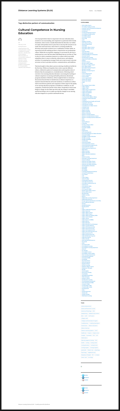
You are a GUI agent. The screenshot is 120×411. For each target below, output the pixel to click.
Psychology (84, 259)
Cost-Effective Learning (87, 104)
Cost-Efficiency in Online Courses (89, 105)
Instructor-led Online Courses (88, 162)
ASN (94, 311)
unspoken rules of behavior (24, 67)
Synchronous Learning (87, 279)
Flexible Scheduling (86, 139)
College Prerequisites (87, 92)
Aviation (84, 60)
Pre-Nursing (85, 250)
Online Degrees (85, 221)
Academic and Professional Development (91, 28)
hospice (89, 333)
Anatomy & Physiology (86, 311)
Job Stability (84, 170)
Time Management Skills (88, 282)
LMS (83, 176)
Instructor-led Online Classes (88, 161)
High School (84, 149)
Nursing (84, 203)
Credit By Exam (85, 107)
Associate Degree (86, 56)
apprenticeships (85, 51)
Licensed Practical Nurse (87, 173)
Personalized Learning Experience (90, 247)
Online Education (86, 222)
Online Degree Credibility (88, 219)
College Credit (85, 88)
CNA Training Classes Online (88, 85)
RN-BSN (83, 269)
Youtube (86, 380)
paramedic (83, 350)
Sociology (90, 357)
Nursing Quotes (85, 206)
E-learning (84, 123)
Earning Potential (86, 126)
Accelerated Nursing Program (89, 32)
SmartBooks (85, 274)
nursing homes (94, 345)
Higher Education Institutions (88, 154)
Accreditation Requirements (88, 34)
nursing (87, 342)
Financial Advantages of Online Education (91, 133)
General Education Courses (88, 143)
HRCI (83, 155)
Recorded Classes (86, 260)
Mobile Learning (86, 195)
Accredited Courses (86, 35)
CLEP (86, 315)
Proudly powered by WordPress (42, 404)
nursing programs (94, 347)
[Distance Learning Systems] (91, 366)
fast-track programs (86, 132)
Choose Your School (86, 81)
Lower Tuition (85, 177)
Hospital (83, 335)
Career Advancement (87, 73)
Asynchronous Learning (87, 57)
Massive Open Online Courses (89, 190)
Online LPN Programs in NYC (88, 230)
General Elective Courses (87, 146)
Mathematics (84, 337)
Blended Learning (86, 69)
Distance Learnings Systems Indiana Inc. (91, 117)
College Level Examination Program (89, 320)
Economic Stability (86, 127)
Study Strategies (86, 276)
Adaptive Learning (86, 41)
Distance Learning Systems (88, 114)
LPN (94, 335)
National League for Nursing (87, 340)
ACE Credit (84, 38)
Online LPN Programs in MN (88, 227)
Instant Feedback (86, 159)
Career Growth (85, 76)
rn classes (97, 354)
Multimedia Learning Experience (89, 198)
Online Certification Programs (89, 209)
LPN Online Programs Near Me (89, 183)
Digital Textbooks (86, 111)
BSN (82, 315)
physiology (97, 350)
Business (84, 72)
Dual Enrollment (86, 121)
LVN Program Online (86, 189)
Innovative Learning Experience (89, 158)
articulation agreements (87, 53)
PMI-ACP (84, 249)
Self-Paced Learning (86, 272)
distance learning (85, 328)
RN (92, 354)
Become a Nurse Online (87, 63)
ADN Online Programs (87, 43)
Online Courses (85, 218)
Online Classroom (86, 211)
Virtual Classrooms (86, 291)
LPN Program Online (86, 186)
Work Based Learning (87, 295)
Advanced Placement (87, 44)
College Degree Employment (88, 89)
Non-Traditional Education (88, 202)
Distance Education (86, 113)
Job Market (84, 168)
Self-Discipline (85, 271)
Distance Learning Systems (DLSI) (35, 10)
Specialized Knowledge (87, 275)
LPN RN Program (86, 187)
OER (83, 208)
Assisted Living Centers (94, 313)
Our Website (98, 10)
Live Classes (85, 174)
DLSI (83, 119)
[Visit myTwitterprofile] (83, 375)
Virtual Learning (86, 294)
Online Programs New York (88, 234)
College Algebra (85, 86)
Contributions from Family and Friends (91, 101)
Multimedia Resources (87, 199)
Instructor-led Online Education (89, 164)
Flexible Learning (86, 138)
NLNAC (83, 342)
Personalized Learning (87, 246)
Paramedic (84, 241)
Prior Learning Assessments (88, 255)
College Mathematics (87, 91)
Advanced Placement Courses (88, 308)
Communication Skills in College (89, 97)
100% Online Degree (86, 25)
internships (84, 167)
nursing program (85, 347)
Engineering (85, 130)
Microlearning (85, 193)
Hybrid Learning (86, 157)
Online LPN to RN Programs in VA (89, 231)
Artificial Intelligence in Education (90, 54)
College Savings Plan (87, 95)
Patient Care (90, 350)
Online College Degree (87, 214)
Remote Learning (86, 265)
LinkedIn (87, 377)
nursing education (85, 345)
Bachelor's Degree (86, 62)
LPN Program (85, 184)
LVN (97, 335)
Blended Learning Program (88, 70)
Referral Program (86, 262)
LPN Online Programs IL (87, 181)
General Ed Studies (86, 142)
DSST (96, 330)
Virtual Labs (84, 293)
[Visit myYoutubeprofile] (83, 380)
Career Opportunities (87, 78)
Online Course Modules (87, 217)
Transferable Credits (87, 285)
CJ (82, 83)
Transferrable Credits (87, 287)
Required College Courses (88, 266)
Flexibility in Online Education (89, 136)
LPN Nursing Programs (87, 180)
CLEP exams (91, 315)
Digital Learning (86, 110)
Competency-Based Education (89, 98)
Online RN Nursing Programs (88, 236)
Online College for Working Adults (90, 215)
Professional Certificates (87, 256)
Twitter (86, 375)
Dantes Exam (84, 325)
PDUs (83, 243)
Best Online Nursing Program (88, 67)
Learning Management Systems (89, 171)
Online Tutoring (85, 238)
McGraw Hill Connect (87, 192)
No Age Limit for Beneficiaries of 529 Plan (91, 200)
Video (83, 290)
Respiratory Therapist (87, 268)
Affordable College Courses (88, 47)
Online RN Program (86, 237)
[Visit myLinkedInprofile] (83, 377)
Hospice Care (96, 333)
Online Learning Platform (88, 225)
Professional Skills (86, 257)
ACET (83, 40)
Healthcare (83, 333)
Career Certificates (86, 75)
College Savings (85, 94)
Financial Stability (86, 135)
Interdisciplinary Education (88, 165)
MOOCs (83, 196)
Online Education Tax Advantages (90, 224)
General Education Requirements (89, 145)
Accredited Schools (86, 37)
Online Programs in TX (87, 233)
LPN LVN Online (85, 178)
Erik (19, 42)
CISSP (83, 82)
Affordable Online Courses (88, 48)
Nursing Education (22, 46)
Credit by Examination (95, 323)
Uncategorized (85, 288)
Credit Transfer (85, 108)
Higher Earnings (86, 151)
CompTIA (84, 100)
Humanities (88, 335)
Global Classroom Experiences (89, 148)
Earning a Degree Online (87, 124)
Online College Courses (87, 212)
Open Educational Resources (88, 240)
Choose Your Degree (86, 79)
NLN (96, 340)
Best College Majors (86, 66)
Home (91, 10)
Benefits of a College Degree (88, 64)
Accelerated (84, 31)
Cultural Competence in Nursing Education (24, 51)
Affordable (84, 45)
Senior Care (84, 357)
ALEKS (83, 50)
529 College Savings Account (88, 26)
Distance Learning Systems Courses (90, 116)
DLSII (83, 120)
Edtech (83, 129)
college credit (84, 318)
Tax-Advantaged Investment (88, 281)
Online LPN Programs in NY (88, 228)
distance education (93, 325)
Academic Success (86, 29)
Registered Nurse (86, 263)
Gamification (85, 140)
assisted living (84, 313)
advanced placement (86, 306)
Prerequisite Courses (86, 252)
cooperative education (87, 102)
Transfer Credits (86, 284)
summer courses (86, 278)
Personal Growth (86, 244)
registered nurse (91, 352)
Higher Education (86, 152)
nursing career (94, 342)
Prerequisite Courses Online (88, 253)
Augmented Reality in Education (89, 59)
